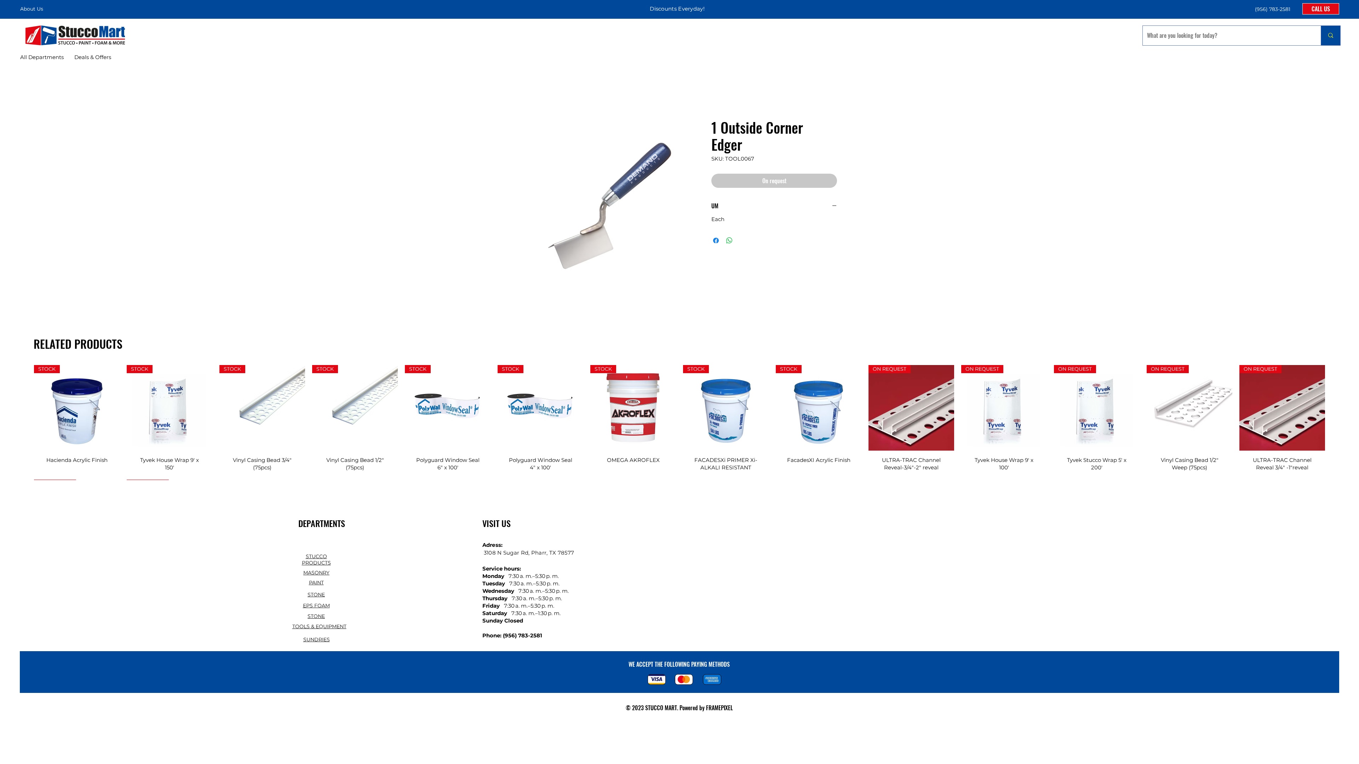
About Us (31, 9)
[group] (679, 422)
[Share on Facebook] (716, 240)
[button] (1272, 9)
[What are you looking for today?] (1330, 35)
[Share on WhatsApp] (729, 240)
